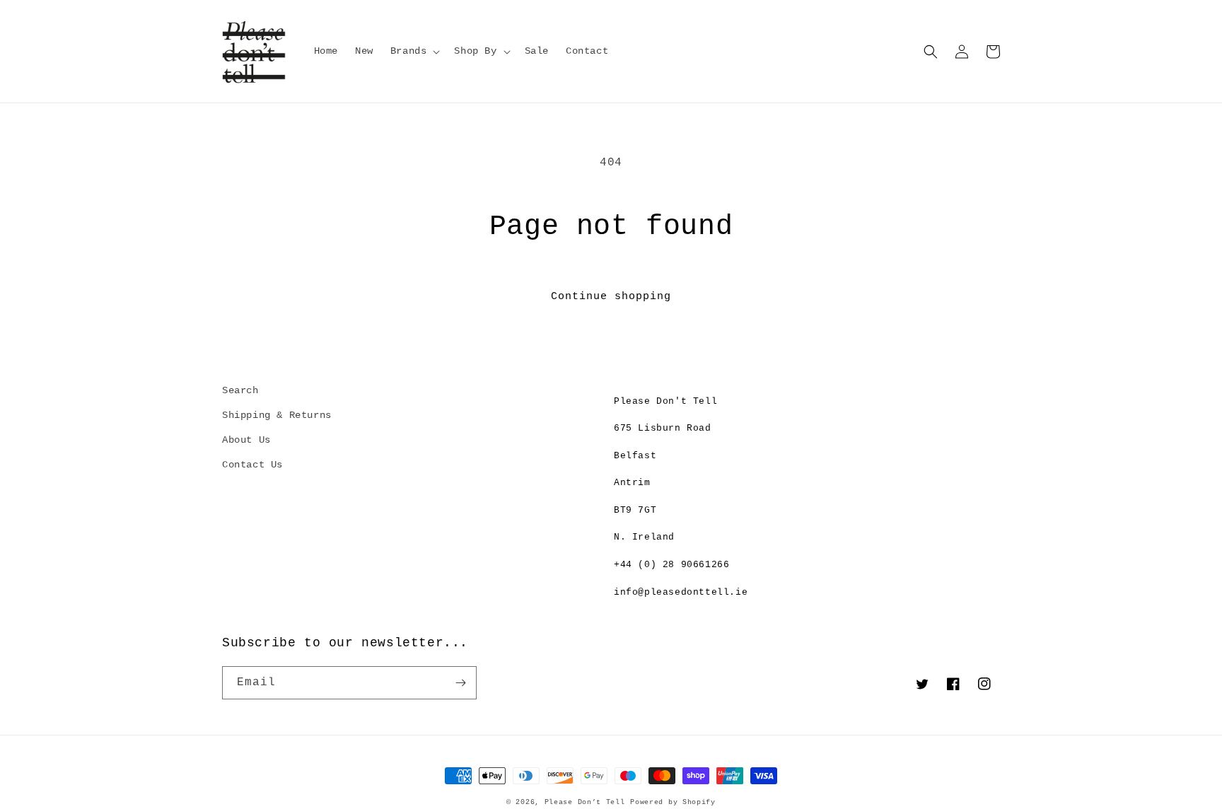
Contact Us (252, 464)
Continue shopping (611, 297)
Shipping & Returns (277, 415)
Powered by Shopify (673, 802)
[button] (414, 51)
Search (240, 390)
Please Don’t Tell (585, 802)
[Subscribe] (460, 682)
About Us (246, 440)
